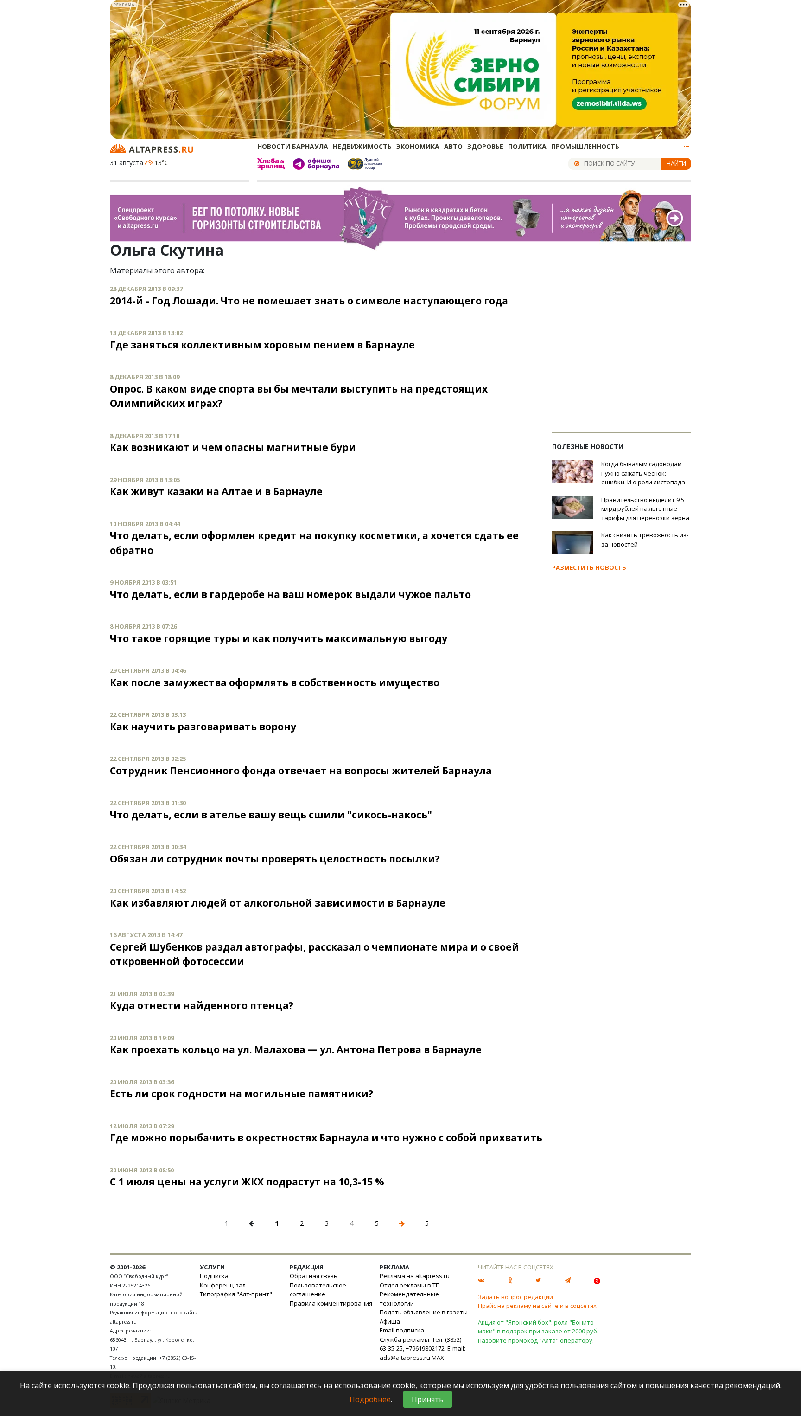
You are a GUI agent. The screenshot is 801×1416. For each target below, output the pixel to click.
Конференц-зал (223, 1285)
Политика (527, 146)
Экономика (417, 146)
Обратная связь (313, 1276)
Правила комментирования (331, 1303)
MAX (438, 1357)
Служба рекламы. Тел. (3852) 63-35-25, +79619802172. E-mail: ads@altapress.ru (422, 1348)
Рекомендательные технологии (409, 1298)
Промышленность (585, 146)
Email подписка (402, 1330)
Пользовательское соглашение (318, 1290)
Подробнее (370, 1399)
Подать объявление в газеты (424, 1312)
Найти (676, 163)
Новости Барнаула (292, 146)
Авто (453, 146)
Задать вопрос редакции (515, 1297)
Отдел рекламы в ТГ (409, 1285)
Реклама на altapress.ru (415, 1276)
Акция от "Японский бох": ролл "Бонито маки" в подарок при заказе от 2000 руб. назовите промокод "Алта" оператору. (538, 1331)
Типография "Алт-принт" (236, 1294)
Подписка (214, 1276)
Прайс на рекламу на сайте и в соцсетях (537, 1305)
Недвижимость (362, 146)
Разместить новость (589, 567)
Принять (428, 1399)
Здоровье (485, 146)
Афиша (390, 1321)
